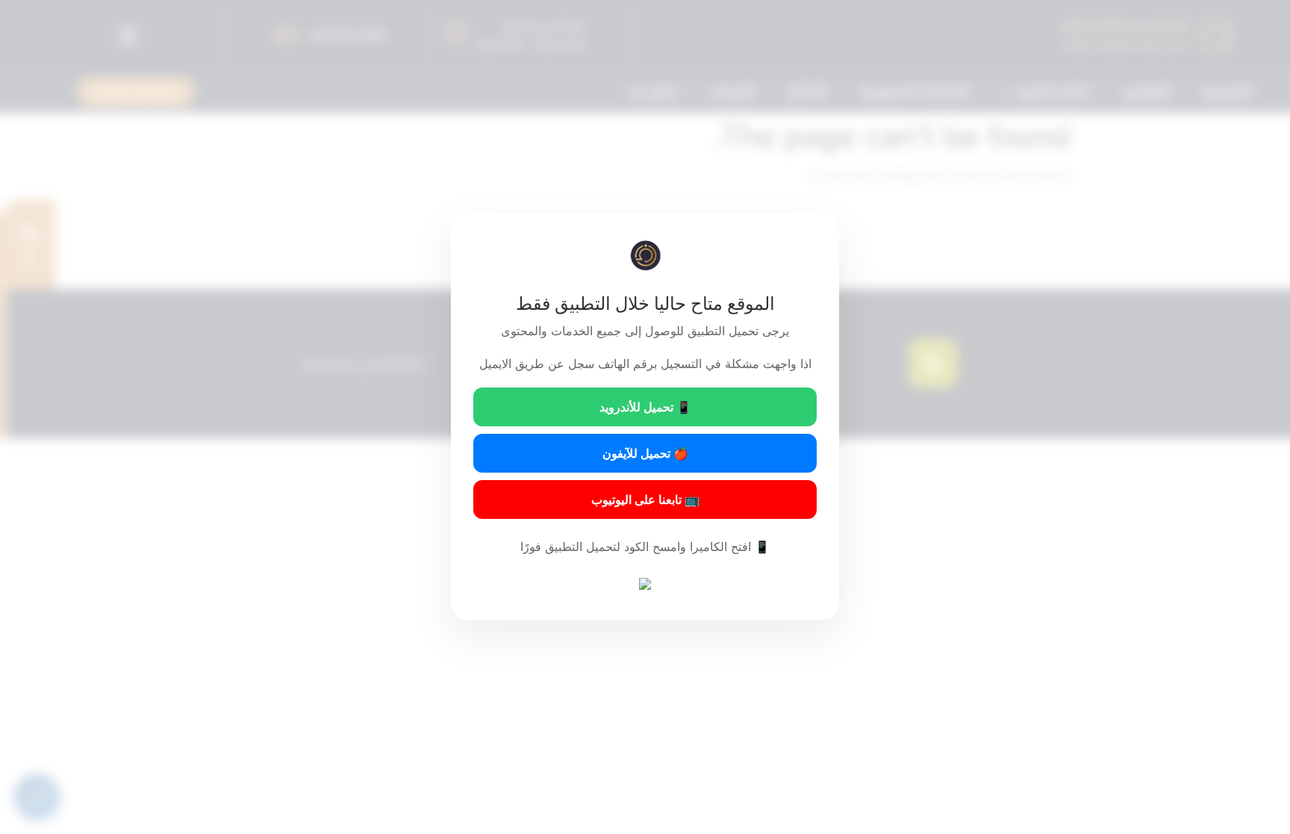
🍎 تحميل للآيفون (645, 453)
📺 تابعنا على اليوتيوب (645, 499)
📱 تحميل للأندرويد (645, 406)
